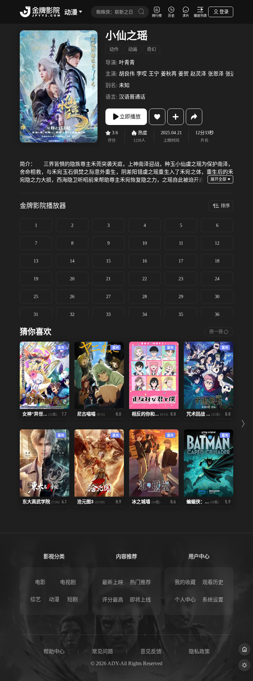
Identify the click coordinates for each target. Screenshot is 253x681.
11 (181, 243)
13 (36, 261)
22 (144, 278)
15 (108, 261)
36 (217, 314)
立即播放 (130, 116)
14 (72, 261)
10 (144, 243)
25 (36, 296)
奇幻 (151, 49)
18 (217, 261)
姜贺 (183, 74)
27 (108, 296)
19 (36, 278)
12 (217, 243)
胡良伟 (127, 74)
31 (36, 314)
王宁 (154, 74)
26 (72, 296)
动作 (114, 49)
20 (72, 278)
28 (144, 296)
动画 (132, 49)
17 (181, 261)
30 (217, 296)
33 (108, 314)
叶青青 (127, 62)
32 (72, 314)
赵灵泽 (198, 74)
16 (144, 261)
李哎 (141, 74)
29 (181, 296)
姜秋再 (169, 74)
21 (108, 278)
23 (181, 278)
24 (217, 278)
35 (181, 314)
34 (144, 314)
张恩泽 (216, 74)
